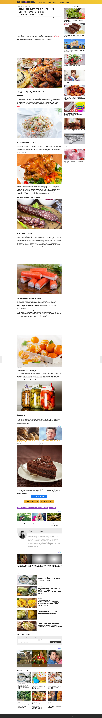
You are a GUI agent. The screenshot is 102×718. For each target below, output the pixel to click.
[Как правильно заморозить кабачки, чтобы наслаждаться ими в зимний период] (27, 591)
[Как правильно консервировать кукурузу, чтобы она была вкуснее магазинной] (27, 603)
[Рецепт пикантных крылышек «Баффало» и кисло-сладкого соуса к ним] (74, 90)
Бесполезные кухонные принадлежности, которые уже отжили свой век (73, 114)
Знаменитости (42, 2)
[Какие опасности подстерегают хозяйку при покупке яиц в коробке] (55, 677)
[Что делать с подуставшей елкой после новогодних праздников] (24, 696)
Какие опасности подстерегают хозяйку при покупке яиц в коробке (55, 686)
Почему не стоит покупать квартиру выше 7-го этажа (74, 51)
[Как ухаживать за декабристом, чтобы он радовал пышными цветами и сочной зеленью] (74, 59)
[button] (84, 2)
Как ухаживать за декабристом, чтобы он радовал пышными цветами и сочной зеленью (73, 67)
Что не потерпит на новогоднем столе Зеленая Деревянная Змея (49, 578)
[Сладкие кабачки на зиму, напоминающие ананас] (27, 615)
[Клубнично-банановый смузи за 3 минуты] (74, 154)
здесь (18, 106)
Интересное (52, 2)
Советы (68, 2)
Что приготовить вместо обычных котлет (74, 36)
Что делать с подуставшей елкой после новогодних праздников (23, 705)
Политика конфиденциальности (24, 716)
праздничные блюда (42, 507)
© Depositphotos (19, 88)
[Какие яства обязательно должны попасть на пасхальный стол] (39, 677)
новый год (20, 507)
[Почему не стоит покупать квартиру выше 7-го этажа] (74, 44)
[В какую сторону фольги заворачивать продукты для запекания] (74, 138)
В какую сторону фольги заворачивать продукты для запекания (72, 146)
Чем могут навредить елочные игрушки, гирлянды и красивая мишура (54, 705)
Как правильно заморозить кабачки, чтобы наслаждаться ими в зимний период (49, 590)
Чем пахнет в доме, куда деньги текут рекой (73, 21)
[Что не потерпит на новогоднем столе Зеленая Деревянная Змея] (27, 580)
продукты (52, 507)
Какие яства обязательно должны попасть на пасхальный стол (38, 686)
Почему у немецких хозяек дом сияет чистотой (73, 82)
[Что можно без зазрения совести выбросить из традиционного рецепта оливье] (39, 696)
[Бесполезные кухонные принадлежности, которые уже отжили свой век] (74, 107)
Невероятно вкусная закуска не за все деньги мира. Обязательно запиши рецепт (50, 625)
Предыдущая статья (32, 501)
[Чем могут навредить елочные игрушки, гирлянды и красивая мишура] (55, 696)
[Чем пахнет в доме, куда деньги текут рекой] (74, 13)
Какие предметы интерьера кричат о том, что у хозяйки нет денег (74, 130)
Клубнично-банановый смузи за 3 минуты (74, 162)
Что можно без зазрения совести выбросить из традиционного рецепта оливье (37, 706)
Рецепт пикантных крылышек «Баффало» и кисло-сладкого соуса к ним (74, 98)
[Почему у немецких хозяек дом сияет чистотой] (74, 75)
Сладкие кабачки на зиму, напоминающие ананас (48, 612)
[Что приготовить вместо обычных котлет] (74, 28)
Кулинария (61, 2)
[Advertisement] (39, 49)
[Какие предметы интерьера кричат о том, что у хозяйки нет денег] (74, 123)
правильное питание (30, 507)
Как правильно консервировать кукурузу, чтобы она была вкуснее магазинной (48, 602)
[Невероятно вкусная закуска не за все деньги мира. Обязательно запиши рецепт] (27, 626)
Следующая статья (46, 501)
